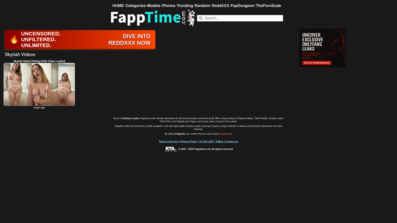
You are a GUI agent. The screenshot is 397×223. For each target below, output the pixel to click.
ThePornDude (268, 5)
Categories (136, 5)
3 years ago (39, 107)
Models (154, 5)
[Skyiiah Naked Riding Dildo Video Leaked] (39, 84)
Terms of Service (168, 141)
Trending (185, 5)
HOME (118, 5)
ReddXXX (220, 5)
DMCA (219, 141)
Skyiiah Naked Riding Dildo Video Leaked (39, 61)
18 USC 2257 (206, 141)
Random (202, 5)
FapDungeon (242, 5)
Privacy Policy (188, 141)
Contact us (231, 141)
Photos (168, 5)
